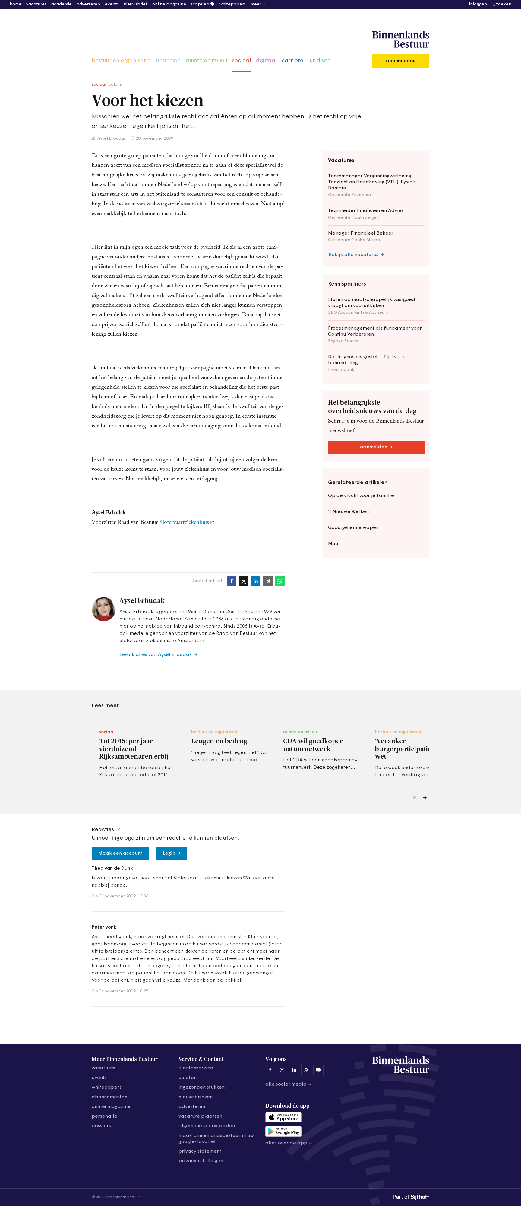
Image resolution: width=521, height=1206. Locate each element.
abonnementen (109, 1097)
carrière (292, 61)
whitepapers (232, 4)
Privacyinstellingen (200, 1161)
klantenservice (195, 1068)
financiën (168, 61)
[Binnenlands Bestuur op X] (282, 1070)
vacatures (36, 4)
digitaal (266, 61)
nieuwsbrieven (195, 1097)
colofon (187, 1077)
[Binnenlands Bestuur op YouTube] (318, 1070)
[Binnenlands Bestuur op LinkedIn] (294, 1070)
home (15, 4)
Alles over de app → (288, 1143)
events (112, 4)
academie (61, 4)
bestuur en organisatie (121, 61)
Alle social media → (288, 1084)
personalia (105, 1116)
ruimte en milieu (206, 61)
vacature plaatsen (200, 1116)
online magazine (169, 4)
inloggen (478, 4)
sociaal (241, 61)
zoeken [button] (503, 4)
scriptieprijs (203, 4)
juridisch (319, 61)
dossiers (101, 1126)
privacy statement (199, 1151)
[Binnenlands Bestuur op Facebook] (270, 1070)
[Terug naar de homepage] (400, 39)
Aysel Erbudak (111, 138)
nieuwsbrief (135, 4)
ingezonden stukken (201, 1087)
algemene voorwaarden (206, 1126)
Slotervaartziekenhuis (184, 522)
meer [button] (256, 4)
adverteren (88, 4)
